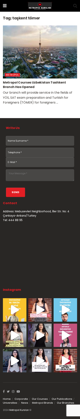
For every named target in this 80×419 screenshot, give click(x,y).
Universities (10, 403)
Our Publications (62, 399)
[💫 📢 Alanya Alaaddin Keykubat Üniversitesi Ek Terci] (65, 310)
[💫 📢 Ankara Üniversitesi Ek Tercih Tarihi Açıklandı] (14, 310)
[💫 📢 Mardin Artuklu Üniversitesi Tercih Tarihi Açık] (65, 335)
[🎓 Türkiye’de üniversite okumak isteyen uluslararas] (65, 360)
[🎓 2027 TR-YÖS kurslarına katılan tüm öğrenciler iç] (40, 360)
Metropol (12, 74)
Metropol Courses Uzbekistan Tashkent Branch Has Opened (34, 84)
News (24, 403)
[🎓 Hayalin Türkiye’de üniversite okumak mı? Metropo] (40, 335)
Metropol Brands (42, 403)
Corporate (21, 399)
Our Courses (40, 399)
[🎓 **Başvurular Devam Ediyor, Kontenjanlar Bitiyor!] (14, 360)
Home (7, 399)
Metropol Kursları (19, 410)
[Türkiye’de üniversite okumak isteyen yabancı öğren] (40, 310)
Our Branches (65, 403)
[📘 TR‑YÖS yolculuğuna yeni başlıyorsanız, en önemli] (14, 335)
